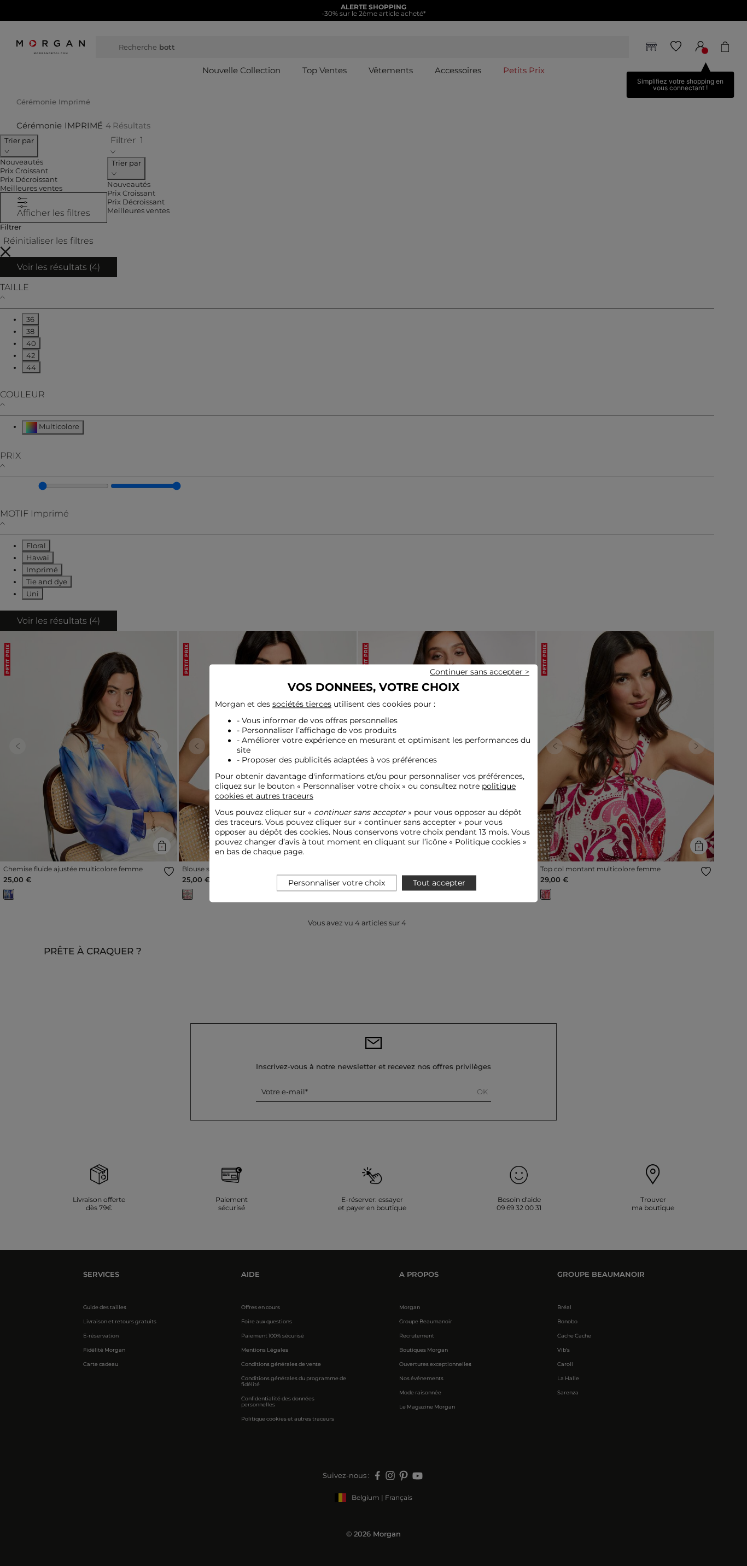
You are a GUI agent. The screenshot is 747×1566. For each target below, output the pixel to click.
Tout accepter (439, 883)
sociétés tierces (301, 704)
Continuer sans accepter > (479, 672)
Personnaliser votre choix (336, 883)
